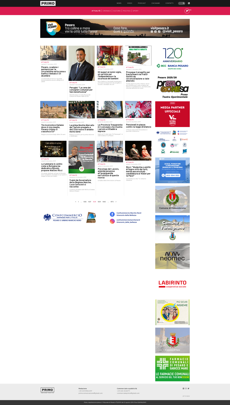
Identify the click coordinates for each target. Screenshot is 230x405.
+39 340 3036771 (123, 391)
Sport (135, 11)
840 (104, 202)
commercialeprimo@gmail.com (128, 393)
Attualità (96, 11)
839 (99, 202)
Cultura (117, 11)
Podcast (142, 3)
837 (89, 202)
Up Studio (186, 396)
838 (94, 202)
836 (85, 202)
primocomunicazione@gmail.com (91, 393)
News (119, 3)
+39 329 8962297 (85, 391)
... (81, 202)
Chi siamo (156, 3)
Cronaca (107, 11)
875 (112, 202)
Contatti (169, 3)
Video (129, 3)
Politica (127, 11)
